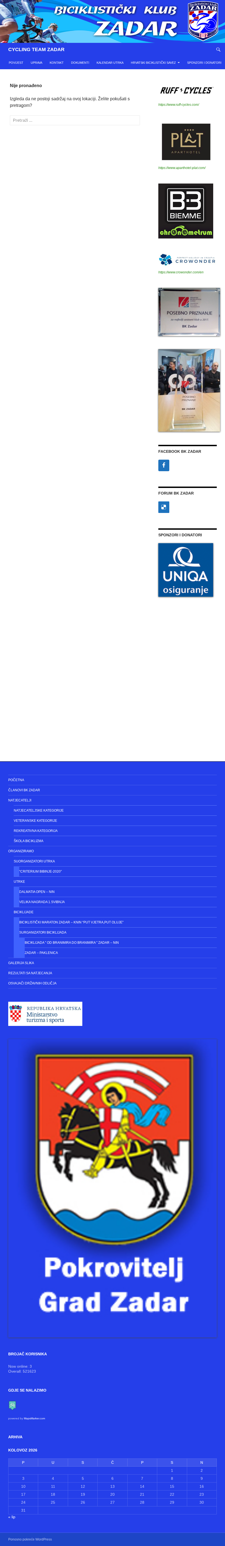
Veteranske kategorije (35, 821)
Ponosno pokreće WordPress (30, 1539)
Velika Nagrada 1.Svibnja (42, 902)
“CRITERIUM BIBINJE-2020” (40, 871)
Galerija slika (21, 963)
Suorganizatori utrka (34, 861)
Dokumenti (80, 62)
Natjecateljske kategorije (39, 810)
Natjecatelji (19, 800)
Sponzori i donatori (204, 62)
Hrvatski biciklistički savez (153, 62)
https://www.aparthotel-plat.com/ (182, 168)
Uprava (36, 62)
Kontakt (57, 62)
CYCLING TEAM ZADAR (36, 49)
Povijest (16, 62)
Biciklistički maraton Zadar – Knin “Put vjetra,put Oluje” (71, 922)
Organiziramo (21, 851)
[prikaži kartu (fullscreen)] (12, 1405)
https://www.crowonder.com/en (181, 272)
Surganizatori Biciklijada (42, 932)
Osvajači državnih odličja (32, 983)
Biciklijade (23, 912)
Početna (16, 780)
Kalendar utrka (110, 62)
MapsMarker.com (34, 1418)
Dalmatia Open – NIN (37, 892)
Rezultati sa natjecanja (30, 973)
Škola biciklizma (28, 841)
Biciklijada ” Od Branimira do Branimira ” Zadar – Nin (72, 943)
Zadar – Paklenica (41, 953)
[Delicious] (163, 507)
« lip (11, 1517)
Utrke (19, 882)
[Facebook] (163, 465)
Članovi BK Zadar (24, 790)
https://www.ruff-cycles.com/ (178, 105)
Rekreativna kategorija (36, 831)
